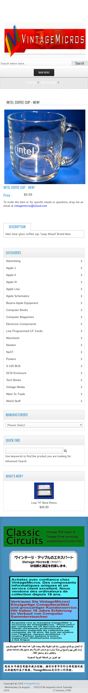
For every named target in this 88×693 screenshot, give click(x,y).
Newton (11, 345)
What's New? (14, 476)
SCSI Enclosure (18, 373)
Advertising (48, 82)
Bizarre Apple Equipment (24, 303)
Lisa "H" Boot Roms (44, 502)
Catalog (30, 82)
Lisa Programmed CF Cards (26, 331)
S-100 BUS (15, 366)
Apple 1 (13, 268)
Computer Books (20, 310)
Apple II (13, 275)
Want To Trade (15, 394)
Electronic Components (23, 324)
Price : (7, 195)
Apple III (13, 282)
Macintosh (15, 338)
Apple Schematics (20, 296)
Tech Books (16, 380)
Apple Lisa (16, 289)
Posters (13, 359)
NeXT (10, 352)
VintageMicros (32, 683)
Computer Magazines (23, 317)
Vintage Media (17, 387)
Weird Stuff (15, 401)
